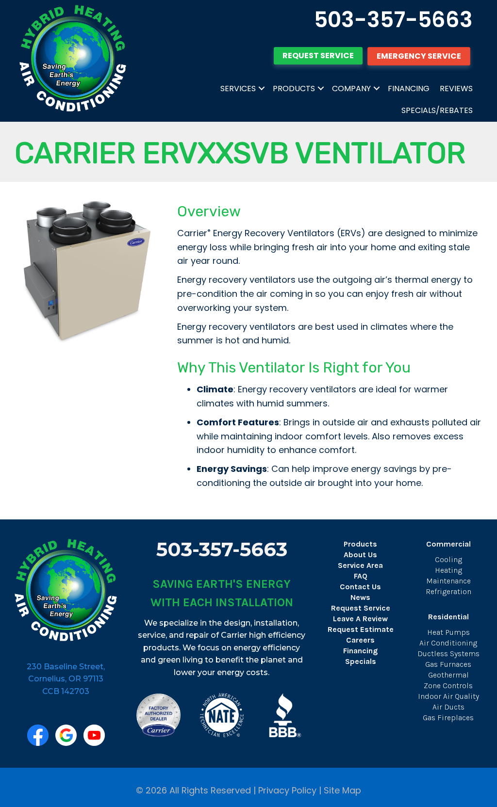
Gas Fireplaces (448, 717)
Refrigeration (448, 591)
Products (294, 88)
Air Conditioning (448, 642)
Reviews (456, 88)
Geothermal (448, 674)
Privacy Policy (287, 790)
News (360, 597)
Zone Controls (448, 685)
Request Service (360, 608)
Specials (360, 661)
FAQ (360, 576)
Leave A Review (360, 618)
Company (351, 88)
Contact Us (360, 586)
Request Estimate (361, 629)
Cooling (448, 559)
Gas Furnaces (448, 664)
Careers (360, 640)
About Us (360, 554)
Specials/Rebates (437, 110)
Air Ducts (448, 706)
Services (238, 88)
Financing (409, 88)
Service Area (360, 565)
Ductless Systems (448, 653)
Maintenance (448, 580)
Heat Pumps (448, 632)
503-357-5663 (393, 19)
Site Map (342, 790)
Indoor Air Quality (448, 696)
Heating (448, 570)
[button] (261, 89)
